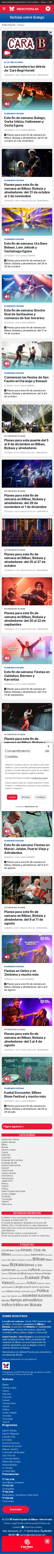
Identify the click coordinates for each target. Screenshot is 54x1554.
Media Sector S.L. (32, 807)
